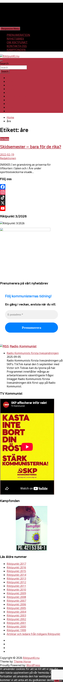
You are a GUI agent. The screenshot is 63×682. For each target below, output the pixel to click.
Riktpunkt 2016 (16, 567)
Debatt (11, 111)
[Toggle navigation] (1, 60)
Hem (10, 78)
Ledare (11, 107)
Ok (56, 680)
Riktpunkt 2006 (16, 604)
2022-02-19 (7, 154)
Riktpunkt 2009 (16, 593)
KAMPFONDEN (16, 50)
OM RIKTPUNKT (17, 42)
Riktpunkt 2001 (16, 623)
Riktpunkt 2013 (16, 578)
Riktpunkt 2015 (16, 571)
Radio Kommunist (23, 346)
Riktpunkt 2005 (16, 608)
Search (4, 63)
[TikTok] (31, 197)
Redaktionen (8, 158)
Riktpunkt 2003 (16, 615)
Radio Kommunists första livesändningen (33, 353)
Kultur (11, 103)
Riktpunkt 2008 (16, 597)
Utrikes (11, 85)
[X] (31, 203)
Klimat (11, 100)
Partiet (11, 92)
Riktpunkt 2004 (16, 612)
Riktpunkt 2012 (16, 582)
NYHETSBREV (15, 38)
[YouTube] (31, 208)
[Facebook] (31, 186)
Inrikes (11, 81)
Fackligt (11, 89)
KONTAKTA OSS (17, 46)
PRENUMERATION (18, 35)
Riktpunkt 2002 (16, 619)
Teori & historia (17, 96)
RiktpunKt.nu (31, 658)
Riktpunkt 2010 (16, 589)
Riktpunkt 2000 (16, 626)
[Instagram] (31, 192)
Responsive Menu (10, 28)
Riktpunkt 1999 (16, 630)
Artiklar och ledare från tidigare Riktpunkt (33, 634)
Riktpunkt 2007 (16, 601)
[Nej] (60, 680)
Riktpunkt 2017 (16, 564)
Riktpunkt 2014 (16, 575)
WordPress (33, 665)
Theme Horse (22, 661)
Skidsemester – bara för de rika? (30, 146)
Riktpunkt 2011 (16, 586)
